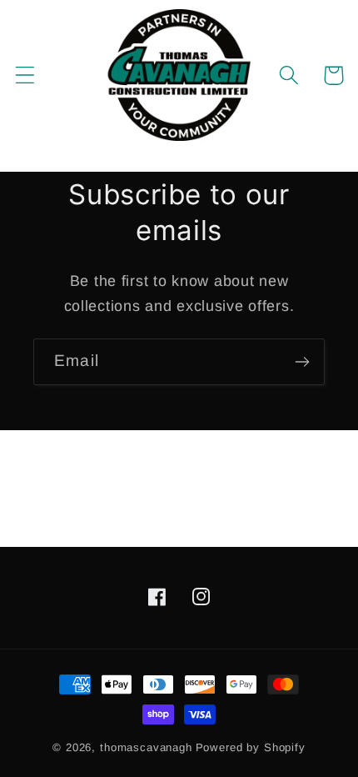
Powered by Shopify (251, 747)
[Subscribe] (302, 361)
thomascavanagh (146, 747)
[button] (25, 75)
